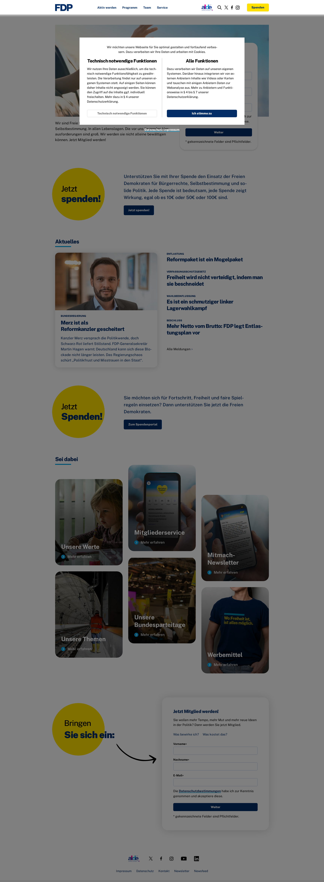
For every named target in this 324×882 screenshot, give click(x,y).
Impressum (171, 129)
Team (147, 7)
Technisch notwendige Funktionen (122, 113)
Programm (129, 7)
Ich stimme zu (202, 113)
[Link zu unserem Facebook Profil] (232, 7)
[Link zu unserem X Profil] (226, 7)
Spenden (257, 7)
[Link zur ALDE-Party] (206, 7)
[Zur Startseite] (64, 7)
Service (162, 7)
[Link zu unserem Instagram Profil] (238, 8)
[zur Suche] (220, 7)
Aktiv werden (106, 7)
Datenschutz (154, 129)
